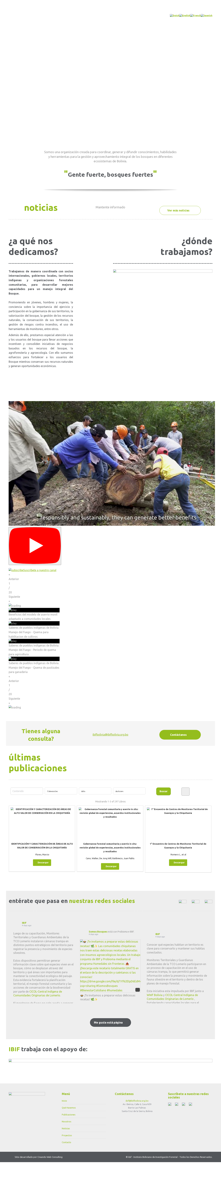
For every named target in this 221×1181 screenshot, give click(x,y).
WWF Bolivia (154, 995)
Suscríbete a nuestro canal (39, 570)
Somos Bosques (98, 931)
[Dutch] (174, 15)
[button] (110, 576)
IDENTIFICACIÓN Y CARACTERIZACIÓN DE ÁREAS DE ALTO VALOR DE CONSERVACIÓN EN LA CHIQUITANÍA (42, 846)
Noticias (66, 1128)
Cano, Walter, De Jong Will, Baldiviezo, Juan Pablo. (110, 858)
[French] (195, 15)
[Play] (35, 546)
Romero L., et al (178, 854)
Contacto (66, 1142)
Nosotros (66, 1121)
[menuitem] (33, 14)
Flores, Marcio (42, 854)
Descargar (43, 862)
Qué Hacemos (69, 1107)
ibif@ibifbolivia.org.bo (137, 1100)
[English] (184, 15)
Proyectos (67, 1135)
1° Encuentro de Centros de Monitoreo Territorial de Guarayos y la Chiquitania (178, 846)
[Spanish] (206, 15)
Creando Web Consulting (50, 1157)
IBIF (24, 922)
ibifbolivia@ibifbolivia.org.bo (110, 734)
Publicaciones (68, 1114)
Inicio (64, 1100)
